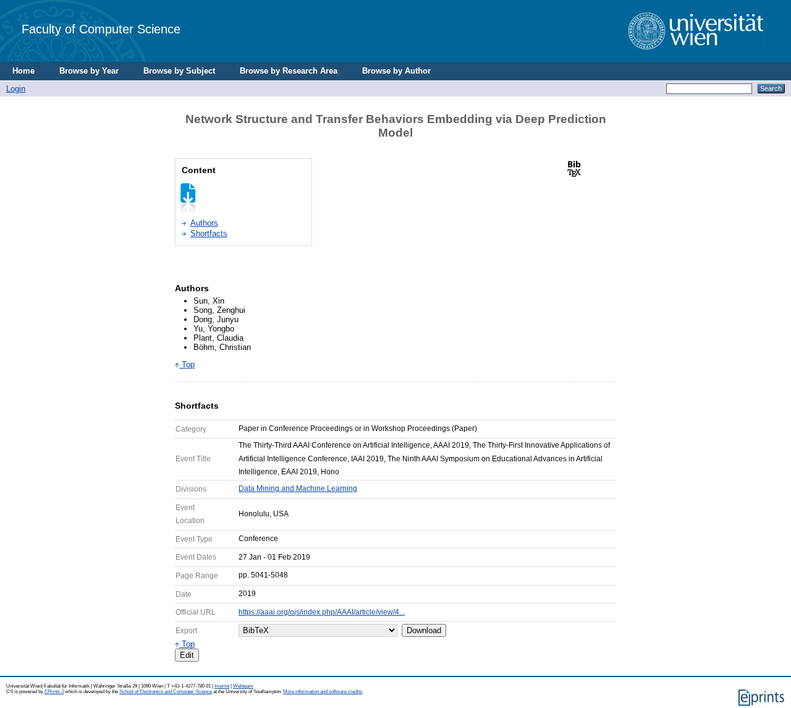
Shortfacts (208, 233)
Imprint (221, 686)
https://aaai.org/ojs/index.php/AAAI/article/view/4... (322, 612)
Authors (204, 223)
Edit (187, 655)
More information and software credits (322, 691)
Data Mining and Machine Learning (298, 488)
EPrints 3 (54, 691)
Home (23, 70)
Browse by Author (396, 70)
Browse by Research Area (288, 70)
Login (15, 88)
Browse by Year (89, 70)
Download (424, 630)
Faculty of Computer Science (101, 29)
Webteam (243, 686)
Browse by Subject (179, 70)
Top (187, 364)
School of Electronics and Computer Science (165, 691)
